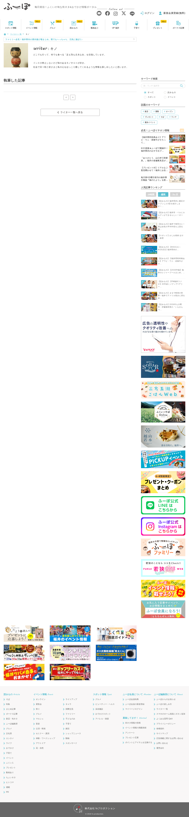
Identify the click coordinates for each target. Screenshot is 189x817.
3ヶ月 (175, 194)
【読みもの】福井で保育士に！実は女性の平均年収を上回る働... (171, 226)
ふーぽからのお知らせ (166, 699)
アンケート (130, 733)
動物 (67, 738)
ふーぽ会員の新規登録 (134, 704)
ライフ (9, 743)
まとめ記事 (11, 709)
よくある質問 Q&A (164, 719)
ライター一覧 (16, 34)
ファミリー (70, 714)
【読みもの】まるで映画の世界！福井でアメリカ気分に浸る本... (171, 295)
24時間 (151, 194)
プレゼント (157, 28)
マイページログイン (133, 709)
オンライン (40, 699)
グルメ (53, 28)
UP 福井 (115, 28)
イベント (31, 28)
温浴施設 (99, 709)
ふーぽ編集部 (12, 724)
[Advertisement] (163, 55)
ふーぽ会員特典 (132, 699)
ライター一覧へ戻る (71, 112)
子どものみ (70, 719)
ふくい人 (10, 763)
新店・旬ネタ (12, 719)
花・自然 (40, 748)
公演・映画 (40, 728)
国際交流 (69, 709)
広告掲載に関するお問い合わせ (169, 738)
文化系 (9, 733)
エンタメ (10, 738)
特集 (8, 704)
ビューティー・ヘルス (105, 704)
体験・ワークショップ (45, 738)
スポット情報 (102, 694)
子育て (137, 28)
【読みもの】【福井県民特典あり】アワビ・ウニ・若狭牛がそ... (171, 261)
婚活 (67, 728)
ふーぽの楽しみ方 (164, 704)
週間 (163, 194)
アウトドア (40, 743)
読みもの (74, 28)
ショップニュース (73, 733)
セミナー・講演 (42, 733)
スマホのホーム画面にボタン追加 (170, 714)
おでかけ (10, 748)
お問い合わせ (162, 743)
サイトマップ (162, 733)
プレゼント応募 (132, 737)
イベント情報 (43, 694)
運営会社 (160, 748)
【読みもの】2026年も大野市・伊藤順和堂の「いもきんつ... (170, 307)
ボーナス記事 (178, 28)
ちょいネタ (11, 777)
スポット (10, 28)
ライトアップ (71, 699)
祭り (38, 709)
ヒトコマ (10, 782)
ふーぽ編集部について (168, 694)
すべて (151, 92)
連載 (8, 787)
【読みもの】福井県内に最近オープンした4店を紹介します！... (171, 203)
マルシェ (40, 719)
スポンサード (71, 743)
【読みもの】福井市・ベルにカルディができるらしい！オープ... (171, 215)
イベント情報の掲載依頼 (135, 728)
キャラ (68, 704)
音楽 (38, 724)
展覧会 (39, 704)
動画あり (94, 28)
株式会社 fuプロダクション (100, 808)
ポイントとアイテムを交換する (138, 742)
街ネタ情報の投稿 (133, 723)
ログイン (150, 13)
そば (8, 699)
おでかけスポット (103, 714)
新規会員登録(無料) (174, 13)
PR (7, 792)
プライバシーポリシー (166, 724)
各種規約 (160, 728)
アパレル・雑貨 (102, 719)
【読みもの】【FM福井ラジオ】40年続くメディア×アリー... (170, 284)
